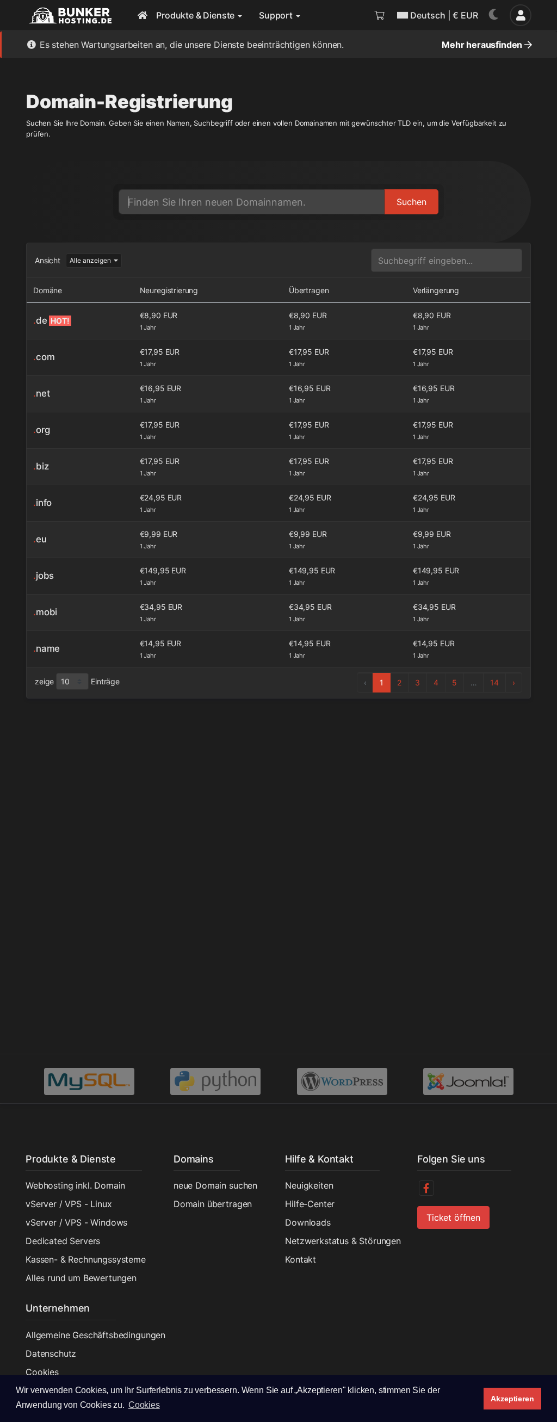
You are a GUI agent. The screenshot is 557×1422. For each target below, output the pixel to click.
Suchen (411, 201)
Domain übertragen (213, 1203)
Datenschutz (51, 1353)
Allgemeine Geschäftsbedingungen (95, 1335)
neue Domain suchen (215, 1185)
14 (494, 682)
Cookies (42, 1372)
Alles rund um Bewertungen (81, 1277)
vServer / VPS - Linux (69, 1203)
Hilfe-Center (310, 1203)
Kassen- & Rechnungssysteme (86, 1259)
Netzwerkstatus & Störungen (343, 1240)
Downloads (308, 1222)
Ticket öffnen (453, 1217)
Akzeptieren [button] (512, 1398)
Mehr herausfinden (483, 44)
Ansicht (47, 260)
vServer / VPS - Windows (76, 1222)
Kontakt (300, 1259)
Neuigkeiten (309, 1185)
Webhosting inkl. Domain (75, 1185)
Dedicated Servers (63, 1240)
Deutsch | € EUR (444, 15)
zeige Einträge (77, 681)
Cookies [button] (144, 1404)
